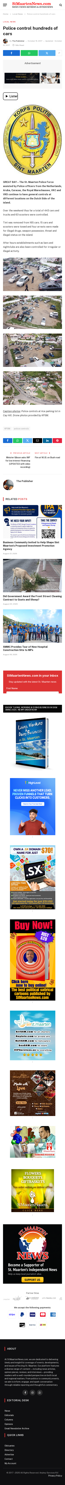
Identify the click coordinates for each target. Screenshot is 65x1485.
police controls (21, 428)
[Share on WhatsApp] (29, 53)
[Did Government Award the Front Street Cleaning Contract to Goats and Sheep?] (32, 575)
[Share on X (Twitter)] (47, 53)
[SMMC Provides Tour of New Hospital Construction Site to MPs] (32, 626)
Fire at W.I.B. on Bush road (47, 457)
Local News (9, 22)
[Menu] (5, 5)
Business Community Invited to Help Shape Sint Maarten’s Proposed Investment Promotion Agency (31, 546)
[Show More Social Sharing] (59, 53)
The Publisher (18, 41)
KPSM (7, 428)
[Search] (60, 5)
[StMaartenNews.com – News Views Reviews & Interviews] (32, 5)
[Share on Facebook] (11, 53)
